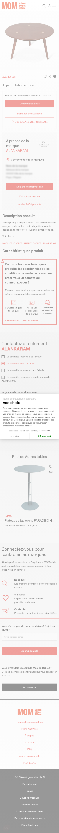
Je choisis (14, 436)
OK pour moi (44, 436)
